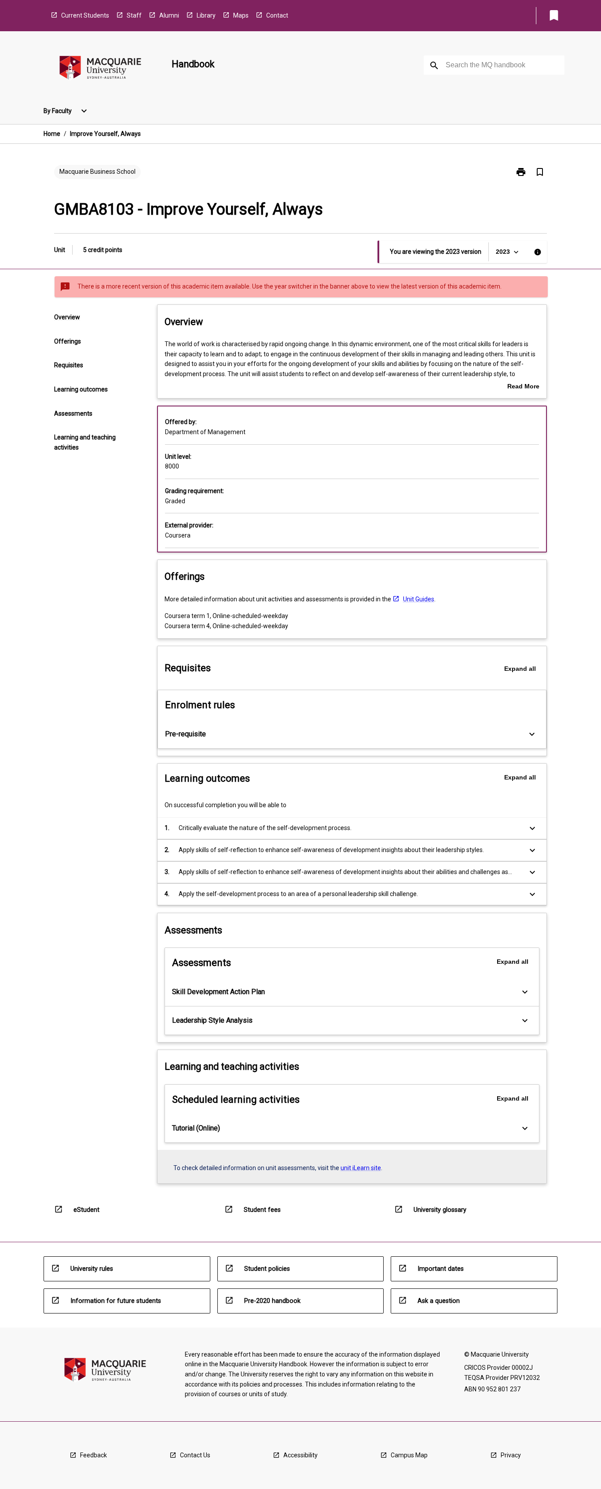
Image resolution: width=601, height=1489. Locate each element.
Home (52, 133)
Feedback (93, 1455)
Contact (277, 15)
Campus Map (409, 1455)
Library (206, 15)
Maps (241, 15)
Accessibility (300, 1455)
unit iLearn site (361, 1167)
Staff (134, 15)
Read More (523, 387)
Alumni (169, 15)
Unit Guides (418, 599)
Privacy (511, 1455)
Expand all (520, 668)
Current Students (85, 15)
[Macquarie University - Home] (100, 69)
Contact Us (195, 1455)
